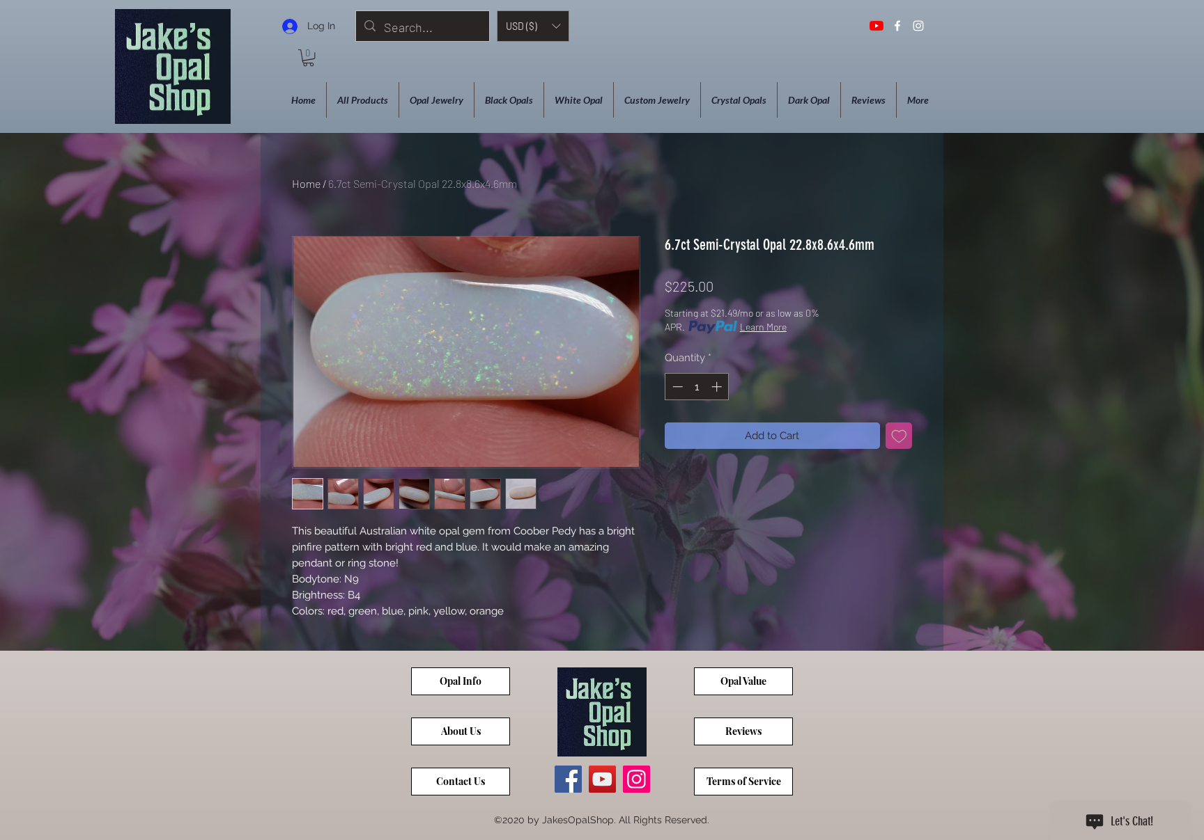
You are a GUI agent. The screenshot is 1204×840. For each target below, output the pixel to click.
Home (306, 183)
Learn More (763, 327)
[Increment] (718, 386)
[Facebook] (568, 779)
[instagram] (918, 26)
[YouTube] (876, 26)
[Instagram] (636, 779)
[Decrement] (676, 386)
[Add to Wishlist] (899, 436)
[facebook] (897, 26)
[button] (533, 26)
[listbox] (533, 26)
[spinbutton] (697, 386)
